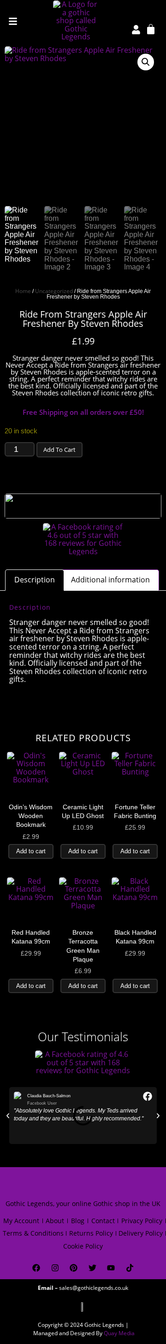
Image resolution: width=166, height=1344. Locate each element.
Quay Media (119, 1333)
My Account (21, 1220)
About (55, 1220)
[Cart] (151, 29)
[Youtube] (111, 1268)
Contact (103, 1220)
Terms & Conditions (33, 1233)
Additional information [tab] (110, 580)
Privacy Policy (141, 1220)
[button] (145, 62)
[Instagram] (55, 1268)
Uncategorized (54, 291)
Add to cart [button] (31, 851)
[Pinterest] (73, 1268)
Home (23, 291)
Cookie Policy (83, 1246)
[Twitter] (92, 1268)
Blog (77, 1220)
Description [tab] (34, 580)
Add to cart (59, 449)
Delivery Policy (141, 1233)
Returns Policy (91, 1233)
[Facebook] (36, 1268)
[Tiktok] (130, 1268)
